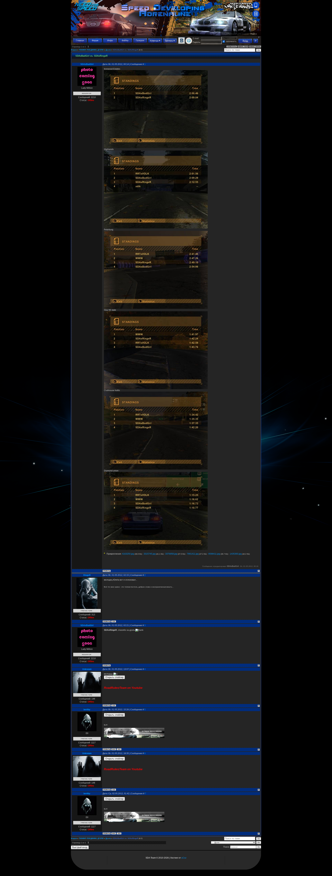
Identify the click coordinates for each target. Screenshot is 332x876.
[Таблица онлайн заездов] (255, 16)
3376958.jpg (171, 554)
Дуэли (108, 50)
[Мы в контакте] (181, 43)
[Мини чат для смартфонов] (255, 8)
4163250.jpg (128, 554)
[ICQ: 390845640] (113, 705)
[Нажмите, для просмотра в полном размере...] (156, 147)
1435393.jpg (236, 554)
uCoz (183, 858)
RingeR (87, 575)
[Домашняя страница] (113, 749)
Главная (80, 40)
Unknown (86, 669)
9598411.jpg (214, 554)
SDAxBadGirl (87, 64)
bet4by (87, 709)
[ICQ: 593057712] (119, 749)
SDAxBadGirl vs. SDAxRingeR (125, 50)
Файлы (125, 40)
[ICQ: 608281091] (113, 621)
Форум (95, 40)
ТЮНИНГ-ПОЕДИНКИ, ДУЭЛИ (91, 50)
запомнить (231, 41)
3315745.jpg (150, 554)
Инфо (110, 40)
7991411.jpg (193, 554)
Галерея (140, 40)
